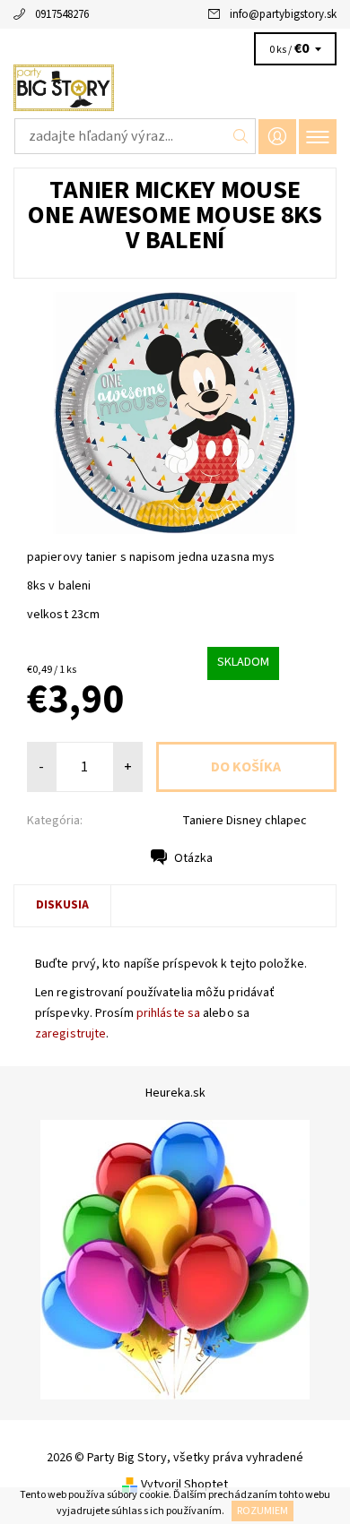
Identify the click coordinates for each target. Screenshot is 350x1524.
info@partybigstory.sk (283, 14)
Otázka (193, 858)
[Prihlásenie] (277, 136)
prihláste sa (168, 1013)
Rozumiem (262, 1511)
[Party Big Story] (175, 88)
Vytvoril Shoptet (184, 1485)
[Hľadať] (241, 136)
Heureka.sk (175, 1093)
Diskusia (62, 905)
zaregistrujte (70, 1034)
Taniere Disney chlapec (244, 821)
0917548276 (62, 14)
